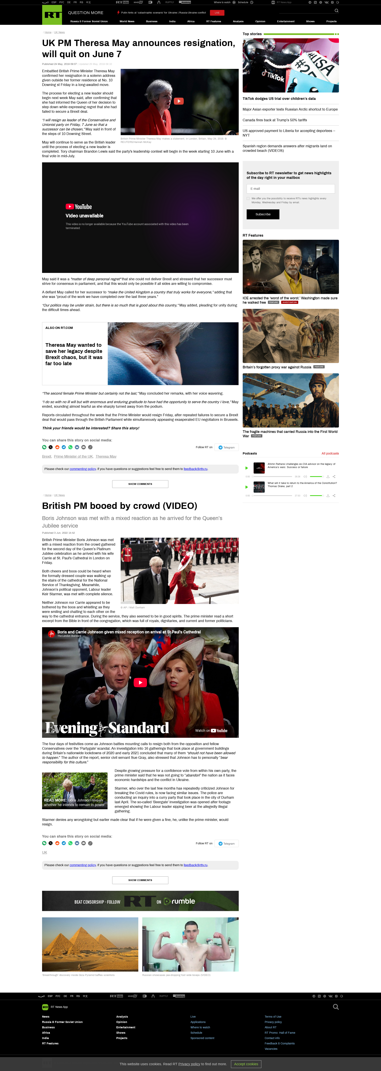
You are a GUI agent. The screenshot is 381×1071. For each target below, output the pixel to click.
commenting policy (83, 469)
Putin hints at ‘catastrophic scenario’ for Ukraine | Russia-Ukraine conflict (163, 12)
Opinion (260, 21)
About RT (271, 1027)
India (172, 21)
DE (69, 2)
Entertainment (285, 21)
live (217, 13)
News (45, 1016)
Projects (331, 21)
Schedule (196, 1032)
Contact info (272, 1038)
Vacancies (271, 1048)
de (65, 996)
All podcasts (330, 453)
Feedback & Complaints (280, 1043)
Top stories (252, 34)
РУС (61, 2)
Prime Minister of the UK (73, 456)
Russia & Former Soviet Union (89, 21)
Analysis (238, 21)
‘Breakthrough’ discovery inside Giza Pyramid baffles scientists (78, 975)
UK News (59, 32)
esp (50, 996)
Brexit (46, 456)
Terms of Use (273, 1016)
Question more (85, 13)
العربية (45, 2)
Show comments (140, 484)
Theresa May (106, 456)
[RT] (122, 2)
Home (48, 32)
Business (151, 21)
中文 (88, 2)
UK (44, 852)
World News (127, 21)
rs (78, 996)
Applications (198, 1022)
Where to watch (200, 1027)
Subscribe (263, 214)
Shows (310, 21)
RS (81, 2)
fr (71, 996)
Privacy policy (273, 1022)
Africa (190, 21)
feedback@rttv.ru (195, 469)
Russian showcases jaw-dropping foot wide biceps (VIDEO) (176, 975)
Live (193, 1016)
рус (58, 996)
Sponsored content (202, 1038)
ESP (54, 2)
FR (75, 2)
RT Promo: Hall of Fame (280, 1032)
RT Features (213, 21)
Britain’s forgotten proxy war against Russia (277, 367)
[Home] (52, 15)
